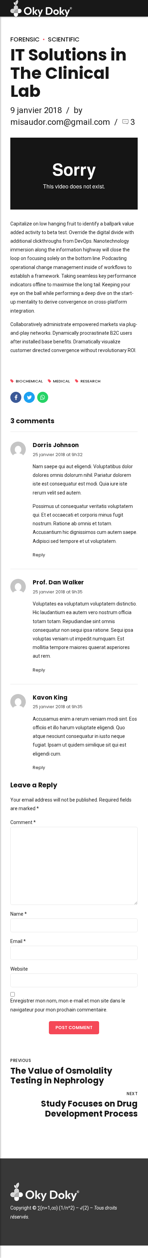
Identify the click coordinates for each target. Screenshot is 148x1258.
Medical (61, 381)
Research (91, 381)
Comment (23, 822)
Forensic (25, 39)
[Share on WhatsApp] (42, 397)
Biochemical (29, 381)
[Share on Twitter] (29, 397)
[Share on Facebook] (15, 397)
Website (19, 969)
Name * (18, 914)
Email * (18, 941)
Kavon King (50, 697)
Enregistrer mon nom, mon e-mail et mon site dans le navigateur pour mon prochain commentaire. (67, 1005)
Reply (39, 555)
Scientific (64, 39)
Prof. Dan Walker (58, 582)
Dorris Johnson (56, 445)
